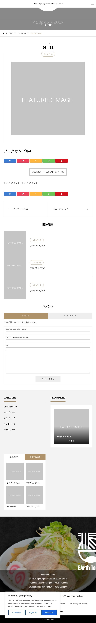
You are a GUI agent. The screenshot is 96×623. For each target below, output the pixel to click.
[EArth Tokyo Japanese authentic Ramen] (48, 552)
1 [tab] (69, 441)
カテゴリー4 (9, 430)
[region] (32, 605)
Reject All (32, 613)
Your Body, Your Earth (78, 604)
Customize (16, 613)
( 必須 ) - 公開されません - (17, 337)
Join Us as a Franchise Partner (73, 596)
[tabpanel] (71, 426)
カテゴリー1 (48, 54)
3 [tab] (73, 441)
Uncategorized (10, 407)
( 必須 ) (16, 329)
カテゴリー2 (9, 418)
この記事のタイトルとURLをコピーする (48, 172)
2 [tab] (71, 441)
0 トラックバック (70, 316)
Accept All (49, 613)
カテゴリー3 (9, 424)
